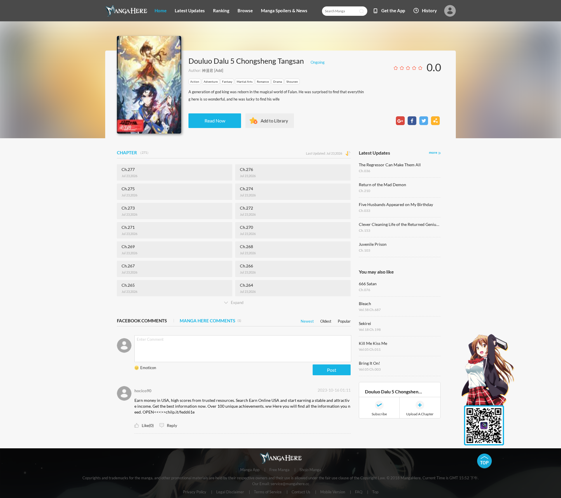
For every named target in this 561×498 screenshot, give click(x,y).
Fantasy (227, 81)
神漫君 (207, 70)
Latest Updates (190, 10)
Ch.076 (364, 290)
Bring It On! (369, 363)
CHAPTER (133, 152)
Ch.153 (364, 230)
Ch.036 (364, 171)
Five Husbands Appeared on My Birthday (396, 204)
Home (161, 10)
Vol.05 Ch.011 (370, 349)
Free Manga (279, 470)
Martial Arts (244, 81)
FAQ (358, 492)
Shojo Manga (310, 470)
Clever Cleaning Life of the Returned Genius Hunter (400, 224)
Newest (307, 320)
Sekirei (365, 323)
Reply (172, 425)
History (429, 10)
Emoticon (148, 367)
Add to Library (274, 120)
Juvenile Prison (373, 244)
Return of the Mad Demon (382, 184)
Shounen (292, 81)
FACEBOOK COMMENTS (142, 320)
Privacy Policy (194, 492)
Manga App (249, 470)
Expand (237, 302)
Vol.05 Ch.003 (370, 369)
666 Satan (368, 283)
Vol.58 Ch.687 (370, 309)
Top (375, 492)
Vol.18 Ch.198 (370, 329)
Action (194, 81)
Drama (277, 81)
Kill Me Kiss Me (373, 343)
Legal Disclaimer (230, 492)
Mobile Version (332, 492)
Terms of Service (268, 492)
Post (331, 370)
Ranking (221, 10)
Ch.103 (364, 250)
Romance (263, 81)
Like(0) (148, 425)
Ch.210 (364, 191)
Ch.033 (364, 210)
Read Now (215, 120)
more (433, 152)
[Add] (218, 70)
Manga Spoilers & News (284, 10)
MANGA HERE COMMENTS (210, 320)
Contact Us (301, 492)
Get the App (393, 10)
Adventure (211, 81)
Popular (344, 320)
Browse (245, 10)
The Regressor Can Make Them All (390, 164)
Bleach (365, 303)
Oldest (325, 320)
